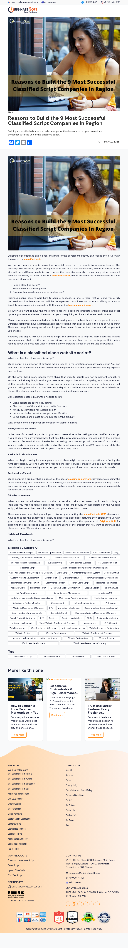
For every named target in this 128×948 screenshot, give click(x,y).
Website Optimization (78, 638)
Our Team (70, 820)
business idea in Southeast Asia (25, 562)
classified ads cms (51, 656)
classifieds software (79, 479)
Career (69, 780)
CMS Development (15, 798)
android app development (77, 552)
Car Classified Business (80, 562)
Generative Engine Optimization (65, 587)
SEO (42, 618)
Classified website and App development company (84, 567)
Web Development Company (44, 628)
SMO (89, 618)
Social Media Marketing (107, 618)
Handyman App (111, 587)
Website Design (22, 633)
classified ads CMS (95, 514)
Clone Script (62, 572)
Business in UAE (55, 562)
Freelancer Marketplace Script (21, 860)
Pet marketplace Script (84, 603)
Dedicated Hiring (15, 833)
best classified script (22, 656)
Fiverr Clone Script (80, 582)
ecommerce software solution (25, 582)
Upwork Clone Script (16, 870)
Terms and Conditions (75, 795)
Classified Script (27, 567)
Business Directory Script (67, 557)
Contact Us (70, 810)
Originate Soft (107, 521)
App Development (101, 552)
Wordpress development (33, 643)
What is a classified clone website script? (31, 540)
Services (53, 618)
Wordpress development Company (90, 643)
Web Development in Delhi (19, 788)
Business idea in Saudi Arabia (102, 557)
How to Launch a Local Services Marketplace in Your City (25, 709)
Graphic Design (92, 587)
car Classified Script (107, 562)
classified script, (61, 275)
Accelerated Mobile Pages (22, 552)
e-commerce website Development (101, 577)
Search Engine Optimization (22, 618)
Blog (116, 552)
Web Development (18, 628)
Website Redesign (107, 638)
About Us (69, 770)
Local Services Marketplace (67, 593)
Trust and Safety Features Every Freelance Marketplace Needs (102, 709)
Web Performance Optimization (104, 628)
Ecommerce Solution (55, 582)
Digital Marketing (71, 577)
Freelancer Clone (17, 587)
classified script (78, 656)
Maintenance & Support (18, 838)
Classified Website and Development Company (31, 572)
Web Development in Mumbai (20, 778)
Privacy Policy (71, 785)
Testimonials (71, 815)
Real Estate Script (59, 613)
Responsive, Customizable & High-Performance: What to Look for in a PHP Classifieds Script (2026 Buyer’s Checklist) (63, 689)
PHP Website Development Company (27, 608)
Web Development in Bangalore (21, 783)
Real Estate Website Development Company (95, 613)
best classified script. (80, 305)
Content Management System (86, 572)
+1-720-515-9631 (111, 2)
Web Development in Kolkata (20, 773)
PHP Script (111, 603)
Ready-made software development (101, 608)
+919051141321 (90, 2)
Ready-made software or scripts (27, 613)
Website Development (56, 633)
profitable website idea (68, 608)
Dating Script (51, 577)
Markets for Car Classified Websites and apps (32, 598)
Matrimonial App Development (73, 598)
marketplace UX (104, 593)
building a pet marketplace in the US (28, 557)
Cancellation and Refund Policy (79, 790)
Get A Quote (71, 805)
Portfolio (69, 800)
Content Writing (111, 572)
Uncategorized (89, 623)
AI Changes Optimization (49, 552)
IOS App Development (26, 593)
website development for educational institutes (35, 638)
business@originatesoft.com (24, 2)
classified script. (33, 259)
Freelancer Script (38, 587)
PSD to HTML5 (14, 848)
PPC (51, 608)
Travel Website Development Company (57, 623)
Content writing (14, 823)
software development (21, 623)
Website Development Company (97, 633)
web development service (73, 628)
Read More (19, 734)
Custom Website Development (24, 577)
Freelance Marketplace (106, 582)
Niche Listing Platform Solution (26, 603)
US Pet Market (110, 623)
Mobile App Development (105, 598)
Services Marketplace (72, 618)
